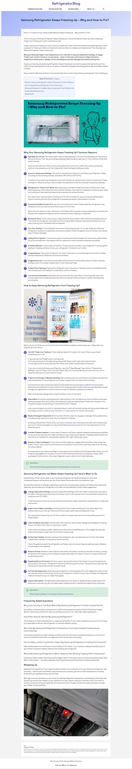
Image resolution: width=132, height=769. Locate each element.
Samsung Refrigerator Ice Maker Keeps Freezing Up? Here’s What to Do (49, 88)
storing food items (63, 276)
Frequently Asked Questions (34, 91)
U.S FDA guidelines (47, 176)
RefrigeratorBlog (66, 3)
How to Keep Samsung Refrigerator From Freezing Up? (44, 85)
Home (26, 33)
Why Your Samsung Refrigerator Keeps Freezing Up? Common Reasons (49, 82)
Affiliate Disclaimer (76, 761)
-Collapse (56, 79)
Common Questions (35, 9)
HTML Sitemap (64, 761)
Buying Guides (73, 9)
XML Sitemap (54, 761)
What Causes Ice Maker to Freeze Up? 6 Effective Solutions (51, 594)
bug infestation (56, 411)
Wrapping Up (29, 94)
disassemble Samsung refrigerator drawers (83, 454)
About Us (90, 9)
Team (71, 765)
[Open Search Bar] (103, 9)
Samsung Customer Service (73, 425)
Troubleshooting (55, 9)
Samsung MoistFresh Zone (89, 385)
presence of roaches (76, 411)
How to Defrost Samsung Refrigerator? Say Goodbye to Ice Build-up (55, 467)
